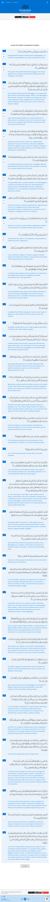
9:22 (4, 448)
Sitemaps (6, 892)
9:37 (4, 760)
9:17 (4, 356)
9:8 (4, 197)
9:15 (4, 322)
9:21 (4, 435)
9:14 (4, 304)
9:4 (4, 110)
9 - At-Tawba (8, 2)
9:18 (4, 376)
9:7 (4, 174)
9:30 (4, 618)
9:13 (4, 283)
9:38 (4, 790)
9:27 (4, 555)
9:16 (4, 335)
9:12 (4, 265)
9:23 (4, 461)
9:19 (4, 397)
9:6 (4, 156)
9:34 (4, 695)
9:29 (4, 592)
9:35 (4, 719)
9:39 (4, 814)
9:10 (4, 234)
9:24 (4, 480)
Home (2, 892)
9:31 (4, 638)
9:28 (4, 568)
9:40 (4, 832)
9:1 (4, 51)
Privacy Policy (11, 892)
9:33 (4, 677)
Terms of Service (18, 892)
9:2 (4, 64)
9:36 (4, 739)
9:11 (4, 247)
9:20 (4, 417)
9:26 (4, 535)
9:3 (4, 82)
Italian (16, 2)
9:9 (4, 217)
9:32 (4, 658)
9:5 (4, 130)
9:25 (4, 511)
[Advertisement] (25, 31)
